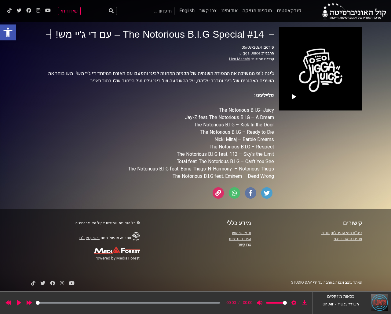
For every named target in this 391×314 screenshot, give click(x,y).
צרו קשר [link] (208, 10)
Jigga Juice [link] (249, 53)
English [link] (187, 10)
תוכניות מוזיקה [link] (257, 10)
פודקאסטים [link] (289, 10)
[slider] (128, 303)
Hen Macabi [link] (239, 59)
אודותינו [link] (229, 10)
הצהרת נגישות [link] (240, 238)
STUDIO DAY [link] (301, 282)
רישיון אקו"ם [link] (89, 238)
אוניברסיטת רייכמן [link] (347, 238)
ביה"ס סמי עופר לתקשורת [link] (341, 233)
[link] (8, 32)
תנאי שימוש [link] (241, 233)
